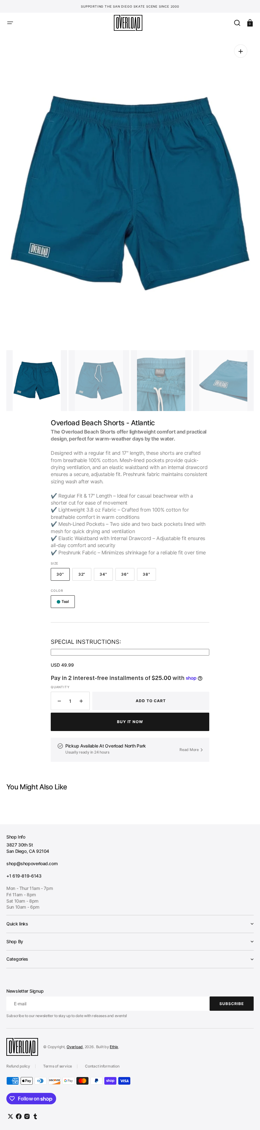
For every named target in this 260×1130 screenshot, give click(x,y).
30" (63, 576)
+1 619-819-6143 (24, 876)
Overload (75, 1046)
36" (127, 576)
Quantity (60, 687)
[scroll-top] (246, 1116)
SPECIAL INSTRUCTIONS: (86, 641)
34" (106, 576)
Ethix (114, 1046)
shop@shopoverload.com (31, 863)
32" (84, 576)
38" (149, 576)
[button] (10, 23)
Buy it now (130, 721)
